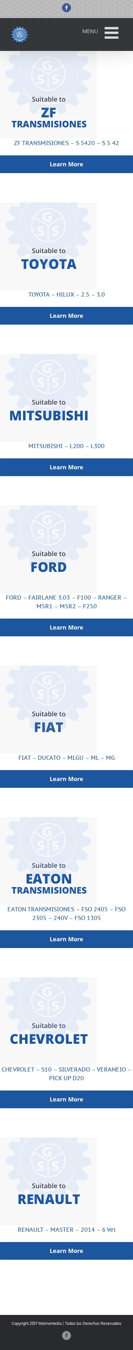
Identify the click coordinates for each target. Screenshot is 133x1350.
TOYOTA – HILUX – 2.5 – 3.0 (66, 294)
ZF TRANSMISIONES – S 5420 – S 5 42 (66, 143)
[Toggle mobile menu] (113, 32)
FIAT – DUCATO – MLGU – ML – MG (66, 757)
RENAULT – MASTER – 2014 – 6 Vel (67, 1229)
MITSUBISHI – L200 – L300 (66, 446)
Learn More (66, 164)
